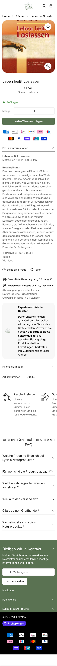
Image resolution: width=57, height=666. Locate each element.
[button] (51, 5)
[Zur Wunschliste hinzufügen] (47, 26)
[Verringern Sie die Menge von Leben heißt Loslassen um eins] (17, 111)
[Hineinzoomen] (47, 66)
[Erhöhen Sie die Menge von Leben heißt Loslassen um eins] (50, 111)
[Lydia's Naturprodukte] (28, 6)
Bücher (20, 16)
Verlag (6, 256)
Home (6, 16)
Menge (6, 111)
